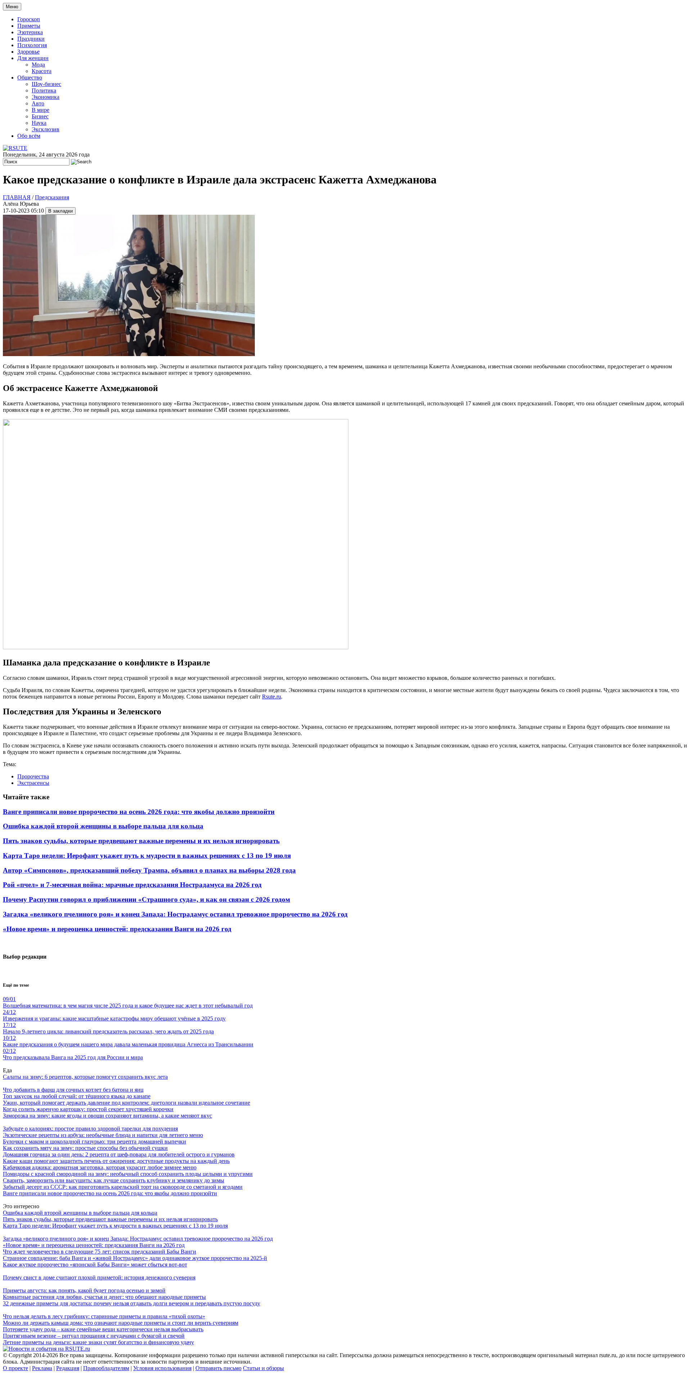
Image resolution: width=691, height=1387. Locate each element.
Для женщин (33, 58)
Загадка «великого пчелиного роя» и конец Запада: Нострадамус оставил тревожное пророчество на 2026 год (175, 914)
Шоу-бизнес (46, 84)
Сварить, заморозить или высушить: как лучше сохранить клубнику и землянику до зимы (113, 1180)
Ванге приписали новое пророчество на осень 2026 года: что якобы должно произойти (139, 811)
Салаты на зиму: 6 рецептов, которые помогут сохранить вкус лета (85, 1077)
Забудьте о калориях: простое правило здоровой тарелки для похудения (90, 1128)
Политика (44, 90)
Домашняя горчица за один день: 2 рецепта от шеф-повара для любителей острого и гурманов (119, 1154)
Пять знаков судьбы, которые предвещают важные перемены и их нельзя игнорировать (141, 841)
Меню (12, 6)
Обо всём (28, 136)
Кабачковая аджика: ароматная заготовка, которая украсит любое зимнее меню (100, 1167)
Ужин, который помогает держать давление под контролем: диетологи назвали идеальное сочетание (126, 1103)
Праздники (31, 39)
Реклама (42, 1368)
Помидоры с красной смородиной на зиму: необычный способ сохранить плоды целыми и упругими (128, 1174)
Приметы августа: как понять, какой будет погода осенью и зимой (84, 1290)
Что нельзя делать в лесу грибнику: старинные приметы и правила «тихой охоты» (104, 1316)
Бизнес (40, 116)
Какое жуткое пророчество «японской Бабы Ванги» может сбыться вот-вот (95, 1264)
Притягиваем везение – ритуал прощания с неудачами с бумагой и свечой (94, 1336)
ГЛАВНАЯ (17, 197)
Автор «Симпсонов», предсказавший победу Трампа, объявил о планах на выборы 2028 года (149, 870)
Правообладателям (106, 1368)
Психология (32, 45)
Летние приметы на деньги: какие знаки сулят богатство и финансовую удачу (98, 1342)
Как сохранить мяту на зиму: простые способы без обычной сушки (85, 1148)
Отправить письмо (218, 1368)
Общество (29, 77)
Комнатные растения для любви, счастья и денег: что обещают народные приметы (104, 1297)
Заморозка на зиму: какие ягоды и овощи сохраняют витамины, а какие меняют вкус (107, 1116)
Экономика (45, 97)
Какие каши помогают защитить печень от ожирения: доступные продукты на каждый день (116, 1161)
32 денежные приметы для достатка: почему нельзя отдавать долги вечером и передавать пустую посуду (131, 1303)
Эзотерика (30, 32)
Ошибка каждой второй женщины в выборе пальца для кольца (103, 826)
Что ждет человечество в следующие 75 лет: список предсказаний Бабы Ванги (99, 1252)
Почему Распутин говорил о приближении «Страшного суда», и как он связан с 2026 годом (146, 899)
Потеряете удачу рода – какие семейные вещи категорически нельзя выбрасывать (103, 1329)
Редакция (67, 1368)
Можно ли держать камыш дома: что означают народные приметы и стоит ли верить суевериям (120, 1323)
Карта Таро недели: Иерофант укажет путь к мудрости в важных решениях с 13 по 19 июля (147, 855)
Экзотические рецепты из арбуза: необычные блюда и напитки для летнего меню (103, 1135)
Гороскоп (28, 19)
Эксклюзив (45, 129)
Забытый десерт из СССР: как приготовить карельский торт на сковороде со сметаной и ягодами (123, 1187)
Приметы (28, 26)
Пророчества (33, 776)
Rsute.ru (271, 697)
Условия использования (162, 1368)
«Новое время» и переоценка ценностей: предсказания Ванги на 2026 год (117, 929)
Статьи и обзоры (263, 1368)
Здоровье (28, 52)
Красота (41, 71)
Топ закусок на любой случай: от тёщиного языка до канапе (76, 1096)
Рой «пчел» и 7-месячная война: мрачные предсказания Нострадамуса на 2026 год (132, 884)
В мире (40, 110)
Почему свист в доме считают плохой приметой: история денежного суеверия (99, 1277)
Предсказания (52, 197)
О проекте (15, 1368)
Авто (38, 103)
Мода (38, 65)
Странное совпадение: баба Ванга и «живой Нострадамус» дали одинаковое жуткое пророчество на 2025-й (135, 1258)
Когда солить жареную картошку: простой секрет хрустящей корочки (88, 1109)
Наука (39, 123)
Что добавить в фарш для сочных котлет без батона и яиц (73, 1090)
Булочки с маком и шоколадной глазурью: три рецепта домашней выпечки (94, 1141)
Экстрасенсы (33, 783)
